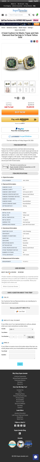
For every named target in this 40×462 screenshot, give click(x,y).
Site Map (20, 405)
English (31, 1)
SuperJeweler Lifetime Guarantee (20, 167)
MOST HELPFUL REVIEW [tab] (8, 272)
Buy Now (20, 112)
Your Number (4, 336)
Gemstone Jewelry (12, 27)
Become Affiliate (20, 403)
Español (36, 1)
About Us (20, 384)
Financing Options (20, 380)
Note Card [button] (20, 419)
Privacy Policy (20, 398)
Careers (20, 407)
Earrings (30, 27)
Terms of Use (20, 401)
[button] (20, 121)
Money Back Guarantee (20, 378)
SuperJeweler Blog (20, 430)
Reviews (20, 382)
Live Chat (22, 311)
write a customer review (10, 286)
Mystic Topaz (22, 27)
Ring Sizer (20, 417)
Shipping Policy (20, 394)
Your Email (4, 351)
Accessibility (20, 399)
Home (3, 27)
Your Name (4, 332)
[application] (36, 457)
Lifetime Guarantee (20, 376)
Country (3, 328)
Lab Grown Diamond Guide (20, 415)
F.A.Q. (20, 392)
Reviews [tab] (21, 272)
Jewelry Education (20, 413)
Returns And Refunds (20, 396)
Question (3, 354)
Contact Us (20, 390)
